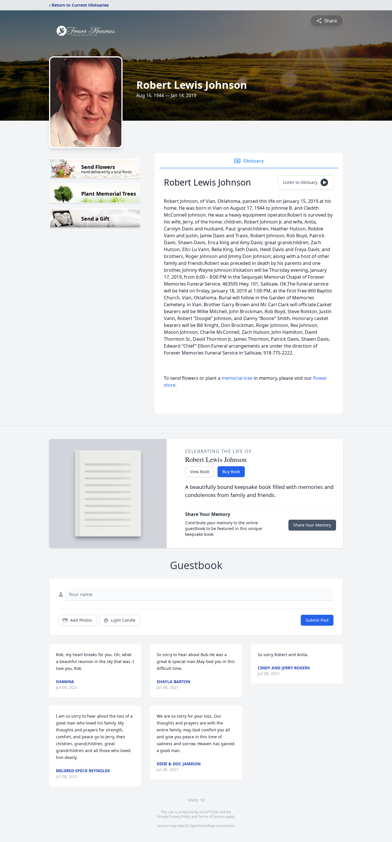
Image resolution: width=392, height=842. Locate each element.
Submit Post (317, 620)
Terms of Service (211, 816)
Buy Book (231, 471)
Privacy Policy (180, 816)
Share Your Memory (312, 525)
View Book (199, 471)
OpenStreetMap (202, 825)
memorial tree (237, 378)
